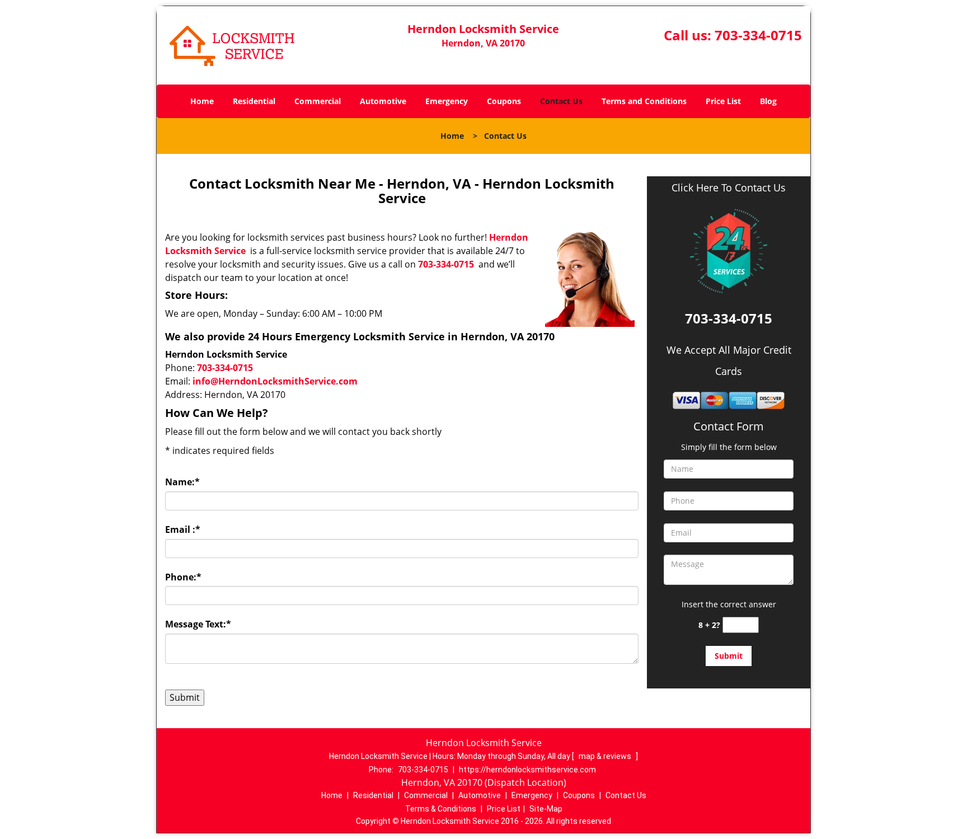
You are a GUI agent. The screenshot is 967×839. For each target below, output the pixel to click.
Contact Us (561, 101)
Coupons (504, 101)
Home (202, 101)
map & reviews (606, 756)
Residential (254, 101)
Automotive (383, 101)
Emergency (446, 101)
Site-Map (545, 808)
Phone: (183, 577)
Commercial (317, 101)
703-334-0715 (758, 35)
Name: (182, 482)
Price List (723, 101)
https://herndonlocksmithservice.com (527, 769)
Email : (182, 529)
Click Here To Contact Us (729, 188)
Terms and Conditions (644, 101)
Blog (768, 101)
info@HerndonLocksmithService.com (275, 381)
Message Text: (198, 624)
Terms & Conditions (440, 808)
